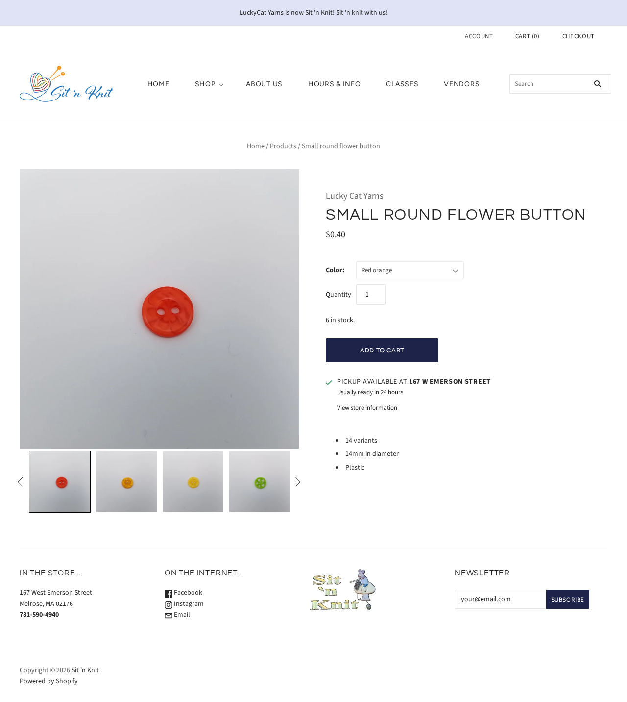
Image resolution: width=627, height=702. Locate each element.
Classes (402, 84)
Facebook (187, 593)
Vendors (462, 84)
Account (479, 36)
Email (181, 615)
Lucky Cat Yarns (355, 196)
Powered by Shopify (49, 681)
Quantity (338, 295)
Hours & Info (334, 84)
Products (283, 146)
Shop (205, 84)
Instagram (188, 604)
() (527, 36)
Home (158, 84)
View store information (367, 407)
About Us (264, 84)
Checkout (578, 36)
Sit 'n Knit (85, 670)
